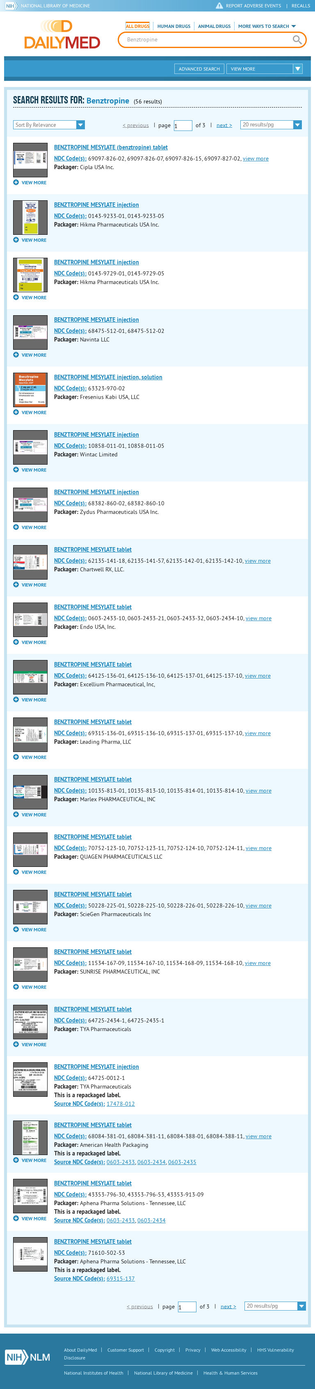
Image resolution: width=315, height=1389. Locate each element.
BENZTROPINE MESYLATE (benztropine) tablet (111, 147)
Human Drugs (174, 26)
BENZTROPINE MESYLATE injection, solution (108, 377)
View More (243, 69)
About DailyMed (80, 1350)
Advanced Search (199, 69)
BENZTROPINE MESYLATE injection (96, 205)
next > (224, 124)
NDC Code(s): (70, 158)
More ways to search (263, 26)
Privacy (193, 1350)
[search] (297, 40)
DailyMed (62, 34)
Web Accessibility (229, 1350)
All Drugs (137, 26)
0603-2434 (151, 1162)
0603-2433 (121, 1162)
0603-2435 (182, 1162)
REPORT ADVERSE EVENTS (253, 5)
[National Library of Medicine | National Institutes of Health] (27, 1357)
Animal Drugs (214, 26)
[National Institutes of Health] (13, 5)
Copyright (165, 1350)
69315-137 (121, 1278)
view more (256, 158)
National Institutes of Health (93, 1373)
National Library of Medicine (55, 5)
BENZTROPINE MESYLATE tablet (93, 549)
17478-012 (121, 1103)
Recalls (301, 5)
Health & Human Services (230, 1373)
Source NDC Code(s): (79, 1103)
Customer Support (125, 1350)
